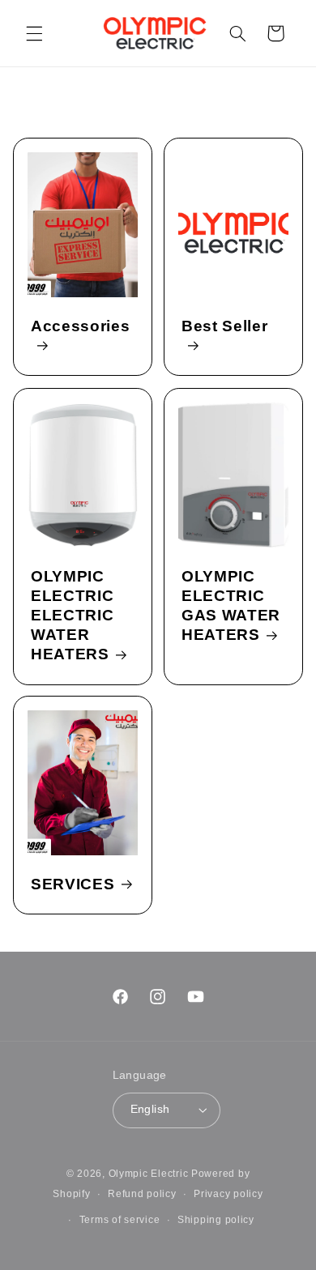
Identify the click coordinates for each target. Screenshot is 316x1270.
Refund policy (142, 1194)
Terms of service (119, 1220)
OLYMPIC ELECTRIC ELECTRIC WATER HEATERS (72, 615)
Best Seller (224, 326)
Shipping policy (215, 1220)
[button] (34, 33)
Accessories (80, 326)
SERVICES (72, 884)
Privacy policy (228, 1194)
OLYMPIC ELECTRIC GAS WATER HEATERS (230, 605)
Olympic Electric (149, 1173)
